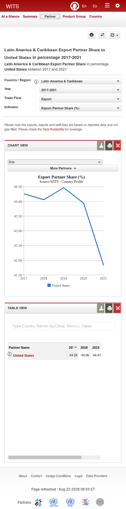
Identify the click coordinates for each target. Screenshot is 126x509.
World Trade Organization (86, 502)
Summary (30, 16)
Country (95, 16)
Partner (50, 16)
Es (95, 5)
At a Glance (10, 16)
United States (23, 355)
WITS (12, 6)
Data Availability (54, 129)
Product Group (74, 16)
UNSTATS (70, 502)
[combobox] (55, 162)
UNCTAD (55, 502)
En (84, 5)
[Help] (91, 35)
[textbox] (63, 326)
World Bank (101, 502)
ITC (39, 502)
